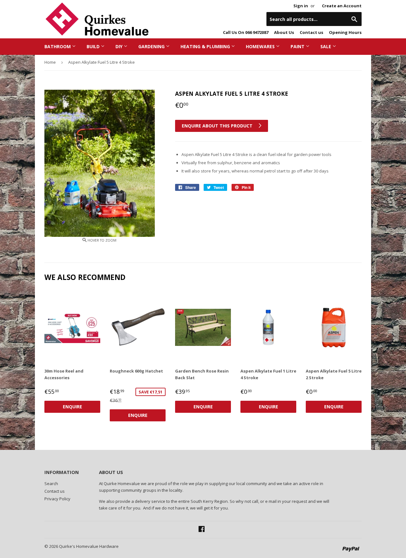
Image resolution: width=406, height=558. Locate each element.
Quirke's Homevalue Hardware (89, 546)
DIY (119, 46)
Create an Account (342, 6)
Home (50, 62)
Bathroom (58, 46)
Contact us (311, 32)
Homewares (261, 46)
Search (51, 483)
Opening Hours (345, 32)
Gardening (152, 46)
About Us (284, 32)
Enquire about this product (218, 126)
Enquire (72, 407)
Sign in (300, 6)
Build (94, 46)
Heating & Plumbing (205, 46)
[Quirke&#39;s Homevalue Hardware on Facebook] (201, 530)
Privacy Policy (57, 499)
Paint (298, 46)
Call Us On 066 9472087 (245, 32)
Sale (326, 46)
